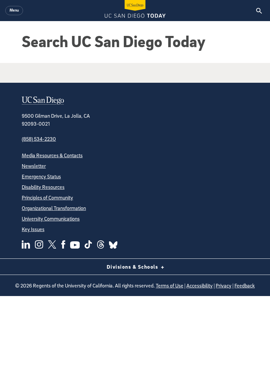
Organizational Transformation (54, 208)
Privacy (223, 285)
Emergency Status (41, 176)
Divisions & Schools (133, 266)
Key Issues (33, 229)
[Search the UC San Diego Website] (259, 10)
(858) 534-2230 (39, 138)
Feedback (244, 285)
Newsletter (34, 166)
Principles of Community (47, 197)
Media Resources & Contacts (52, 155)
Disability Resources (43, 187)
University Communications (51, 218)
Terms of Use (169, 285)
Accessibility (199, 285)
